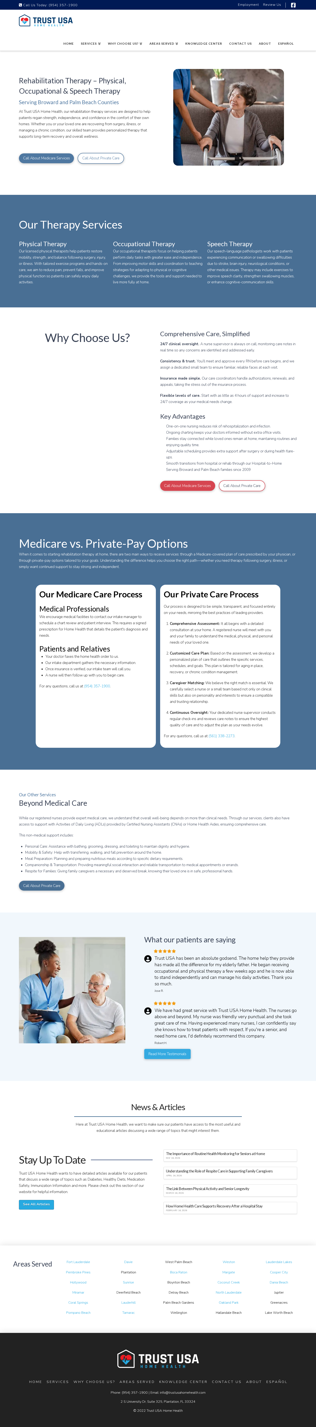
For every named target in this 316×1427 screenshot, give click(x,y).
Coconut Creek (229, 1282)
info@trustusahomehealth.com (183, 1392)
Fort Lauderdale (78, 1262)
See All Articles (36, 1204)
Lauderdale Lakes (279, 1262)
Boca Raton (178, 1272)
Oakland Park (229, 1302)
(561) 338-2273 (222, 736)
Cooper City (279, 1272)
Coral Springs (78, 1302)
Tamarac (128, 1312)
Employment (248, 4)
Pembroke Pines (78, 1272)
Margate (228, 1272)
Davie (128, 1262)
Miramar (78, 1292)
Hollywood (78, 1282)
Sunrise (128, 1282)
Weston (229, 1262)
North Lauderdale (229, 1292)
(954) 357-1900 (63, 5)
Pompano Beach (78, 1312)
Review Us (272, 4)
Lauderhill (128, 1302)
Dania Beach (279, 1282)
